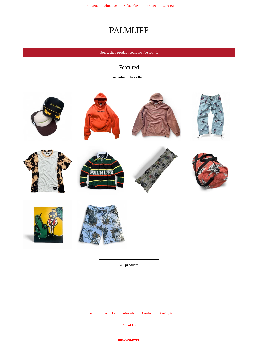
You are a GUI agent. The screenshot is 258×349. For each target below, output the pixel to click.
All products (129, 265)
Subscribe (131, 5)
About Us (110, 5)
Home (90, 313)
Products (91, 5)
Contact (150, 5)
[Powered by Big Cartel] (129, 340)
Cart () (168, 5)
